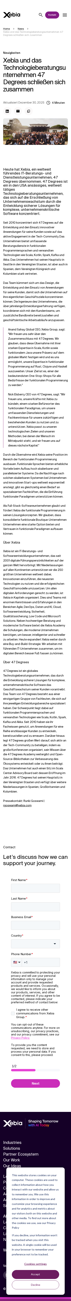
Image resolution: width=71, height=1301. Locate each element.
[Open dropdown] (64, 15)
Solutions (11, 1148)
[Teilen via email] (18, 111)
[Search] (40, 15)
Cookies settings (35, 1264)
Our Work (11, 1160)
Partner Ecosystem (20, 1154)
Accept (35, 1274)
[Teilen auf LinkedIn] (7, 111)
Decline (35, 1284)
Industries (12, 1142)
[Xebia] (11, 15)
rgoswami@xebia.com (17, 805)
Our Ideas (12, 1165)
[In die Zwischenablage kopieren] (28, 111)
